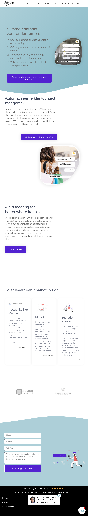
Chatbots (28, 3)
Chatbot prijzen (43, 3)
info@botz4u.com (65, 492)
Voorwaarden (8, 507)
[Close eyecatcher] (59, 495)
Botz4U (21, 492)
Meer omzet (43, 317)
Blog (79, 3)
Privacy (5, 498)
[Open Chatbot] (82, 510)
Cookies (5, 502)
